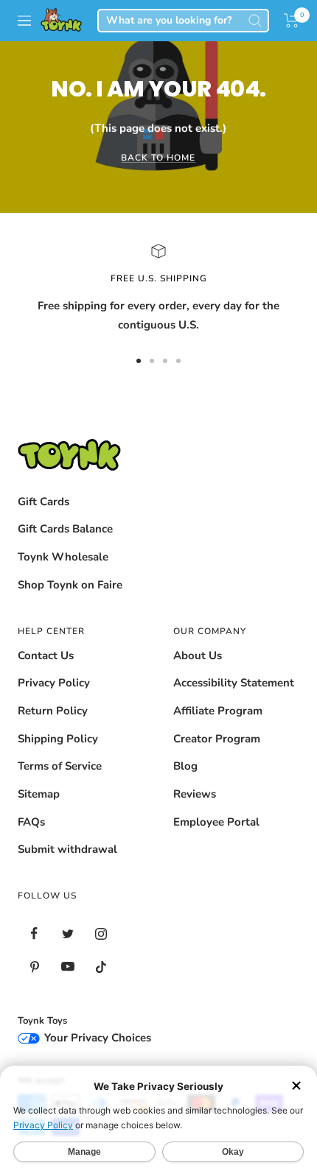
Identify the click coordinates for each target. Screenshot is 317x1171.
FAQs (31, 822)
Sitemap (39, 794)
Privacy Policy (54, 682)
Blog (185, 766)
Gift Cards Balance (65, 528)
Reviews (194, 794)
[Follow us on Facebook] (34, 933)
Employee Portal (216, 822)
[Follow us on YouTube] (67, 966)
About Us (197, 655)
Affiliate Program (217, 710)
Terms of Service (60, 766)
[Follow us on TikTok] (100, 966)
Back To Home (158, 157)
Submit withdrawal (67, 849)
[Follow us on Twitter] (67, 933)
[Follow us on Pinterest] (34, 966)
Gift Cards (43, 501)
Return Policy (53, 710)
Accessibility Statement (233, 682)
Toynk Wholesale (63, 556)
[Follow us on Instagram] (100, 933)
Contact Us (46, 655)
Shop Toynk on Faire (70, 584)
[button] (291, 20)
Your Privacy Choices (96, 1037)
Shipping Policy (58, 738)
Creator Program (216, 738)
